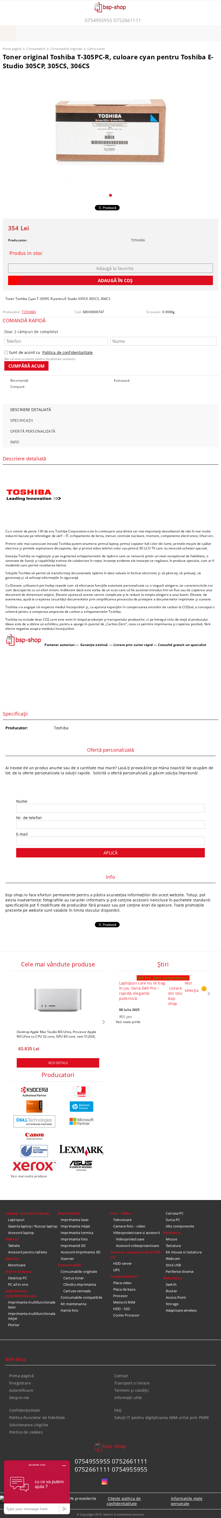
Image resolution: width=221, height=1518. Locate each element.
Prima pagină (12, 49)
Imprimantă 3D (73, 1245)
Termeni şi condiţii (131, 1390)
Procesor (120, 1295)
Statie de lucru (18, 1271)
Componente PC (124, 1276)
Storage (172, 1303)
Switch (171, 1284)
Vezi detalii (57, 1063)
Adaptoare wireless (181, 1310)
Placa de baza (124, 1289)
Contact (121, 1375)
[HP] (81, 1106)
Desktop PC (17, 1278)
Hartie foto (69, 1310)
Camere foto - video (129, 1226)
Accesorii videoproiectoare (137, 1245)
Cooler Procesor (126, 1315)
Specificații (21, 420)
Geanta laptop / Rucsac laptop (32, 1226)
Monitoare (16, 1265)
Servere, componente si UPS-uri (136, 1254)
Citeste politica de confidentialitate (124, 1501)
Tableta (12, 1239)
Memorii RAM (124, 1302)
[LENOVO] (34, 1106)
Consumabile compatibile (81, 1297)
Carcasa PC (175, 1213)
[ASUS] (81, 1166)
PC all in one (18, 1284)
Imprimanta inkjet (75, 1226)
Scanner (67, 1258)
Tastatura (173, 1245)
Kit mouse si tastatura (184, 1252)
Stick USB (173, 1265)
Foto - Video (120, 1213)
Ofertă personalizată (32, 431)
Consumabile (35, 49)
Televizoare (122, 1219)
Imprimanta (69, 1213)
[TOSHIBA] (81, 1092)
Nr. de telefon (29, 817)
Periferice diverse (180, 1271)
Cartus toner (96, 49)
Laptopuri (16, 1219)
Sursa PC (173, 1219)
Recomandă (19, 380)
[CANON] (34, 1136)
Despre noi (19, 1397)
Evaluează (122, 380)
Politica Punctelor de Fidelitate (37, 1417)
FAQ (118, 1410)
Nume (21, 801)
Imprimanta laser (75, 1219)
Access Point (176, 1297)
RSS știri (125, 1016)
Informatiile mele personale (186, 1501)
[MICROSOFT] (81, 1121)
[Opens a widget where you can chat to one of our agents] (37, 1487)
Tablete (14, 1245)
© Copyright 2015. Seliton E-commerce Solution (110, 1514)
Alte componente (180, 1226)
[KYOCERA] (34, 1092)
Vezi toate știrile (128, 1022)
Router (171, 1290)
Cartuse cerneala (77, 1290)
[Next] (103, 1022)
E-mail (22, 834)
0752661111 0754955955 (111, 1469)
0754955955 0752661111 (113, 20)
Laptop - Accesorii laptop (27, 1213)
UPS (116, 1269)
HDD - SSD (121, 1308)
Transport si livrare (132, 1383)
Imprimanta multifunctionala (20, 1293)
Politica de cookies (26, 1432)
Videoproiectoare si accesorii (136, 1232)
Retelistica (172, 1278)
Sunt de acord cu (51, 352)
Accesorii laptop (21, 1232)
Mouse (171, 1239)
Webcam (173, 1258)
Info (14, 442)
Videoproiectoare (130, 1239)
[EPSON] (34, 1151)
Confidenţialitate (24, 1410)
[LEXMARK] (81, 1150)
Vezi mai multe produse (29, 1176)
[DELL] (34, 1121)
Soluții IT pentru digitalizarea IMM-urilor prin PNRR (161, 1417)
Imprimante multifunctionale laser (32, 1305)
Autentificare (21, 1390)
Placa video (122, 1282)
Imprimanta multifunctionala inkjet (32, 1316)
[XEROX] (34, 1165)
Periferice (172, 1232)
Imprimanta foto (74, 1239)
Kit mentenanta (73, 1303)
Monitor (12, 1258)
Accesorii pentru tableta (27, 1252)
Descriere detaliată (30, 409)
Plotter (13, 1324)
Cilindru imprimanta (79, 1284)
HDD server (122, 1263)
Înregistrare (20, 1383)
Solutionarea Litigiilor (29, 1424)
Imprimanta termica (77, 1232)
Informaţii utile (128, 1397)
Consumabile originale (66, 49)
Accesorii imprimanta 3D (80, 1252)
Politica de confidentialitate (67, 352)
